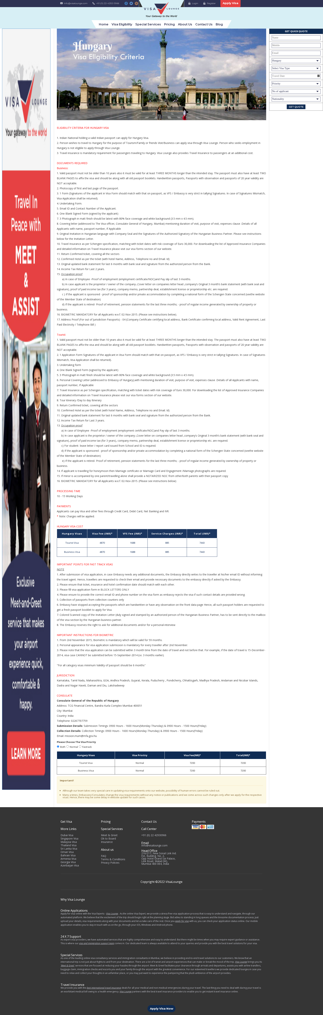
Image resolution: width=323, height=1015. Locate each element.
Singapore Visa (69, 838)
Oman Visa (67, 852)
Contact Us (204, 24)
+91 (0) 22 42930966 (153, 835)
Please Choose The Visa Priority (76, 742)
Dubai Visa (67, 835)
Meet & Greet (109, 835)
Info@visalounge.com (75, 3)
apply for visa (182, 921)
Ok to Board (108, 838)
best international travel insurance (104, 987)
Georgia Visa (68, 862)
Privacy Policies (110, 862)
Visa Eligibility (122, 24)
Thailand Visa (68, 845)
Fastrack (87, 746)
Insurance (107, 842)
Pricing (169, 24)
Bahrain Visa (68, 855)
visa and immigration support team (96, 943)
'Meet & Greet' (68, 965)
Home (103, 24)
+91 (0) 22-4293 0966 (107, 3)
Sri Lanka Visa (69, 848)
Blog (219, 24)
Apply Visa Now (161, 1008)
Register (211, 3)
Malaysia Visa (69, 842)
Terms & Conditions (113, 859)
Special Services (148, 24)
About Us (185, 24)
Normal (74, 746)
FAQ (103, 856)
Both (62, 746)
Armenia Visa (68, 858)
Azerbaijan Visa (70, 865)
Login (195, 3)
